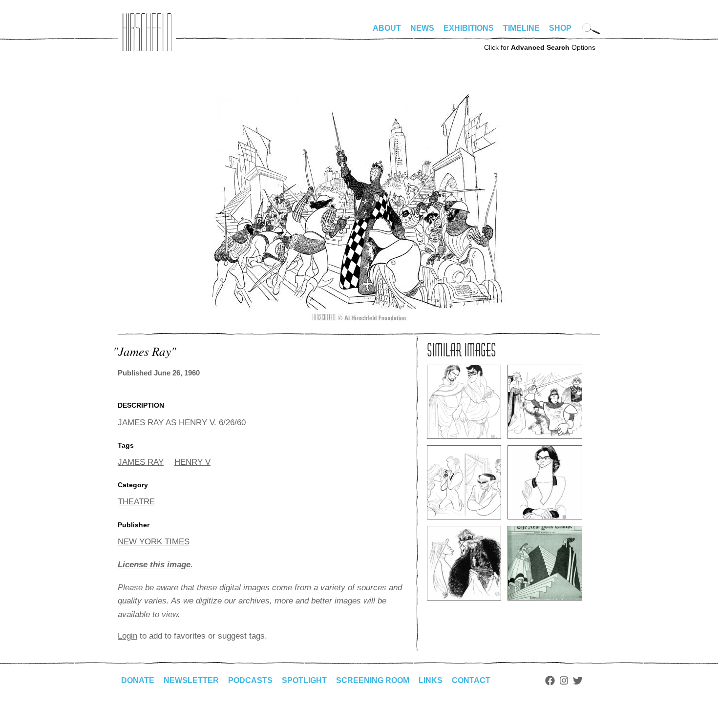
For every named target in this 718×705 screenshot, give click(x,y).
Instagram (564, 680)
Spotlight (304, 680)
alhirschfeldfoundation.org (147, 32)
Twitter (578, 680)
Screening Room (372, 680)
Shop (560, 28)
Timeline (521, 28)
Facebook (550, 680)
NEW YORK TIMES (154, 541)
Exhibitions (468, 28)
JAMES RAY (141, 462)
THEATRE (136, 501)
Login (127, 636)
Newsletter (191, 680)
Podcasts (250, 680)
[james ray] (359, 320)
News (422, 28)
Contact (471, 680)
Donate (137, 680)
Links (431, 680)
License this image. (155, 564)
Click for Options (539, 47)
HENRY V (192, 462)
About (387, 28)
